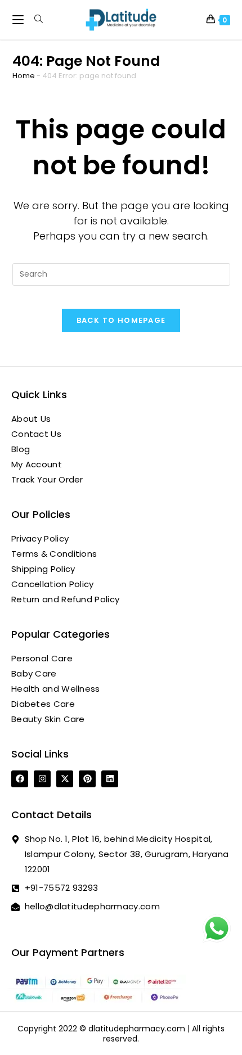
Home (23, 75)
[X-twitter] (64, 778)
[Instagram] (42, 778)
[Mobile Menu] (19, 19)
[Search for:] (34, 19)
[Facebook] (19, 778)
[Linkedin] (109, 778)
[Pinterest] (87, 778)
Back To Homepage (121, 320)
